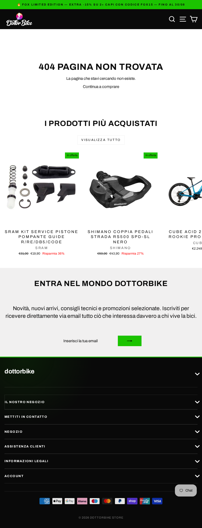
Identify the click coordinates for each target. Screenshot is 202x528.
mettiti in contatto (25, 417)
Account (14, 476)
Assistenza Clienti (25, 446)
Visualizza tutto (100, 140)
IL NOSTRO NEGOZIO (25, 402)
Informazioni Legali (26, 461)
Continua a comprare (101, 87)
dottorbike (19, 371)
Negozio (13, 432)
